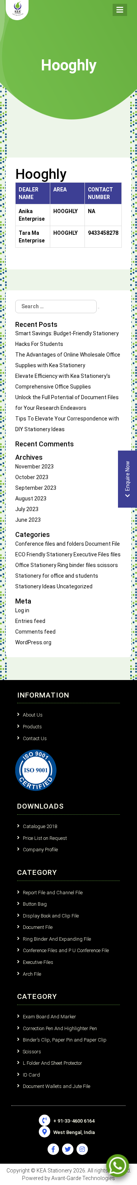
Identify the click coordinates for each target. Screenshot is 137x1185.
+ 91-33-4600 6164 (73, 1121)
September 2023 (35, 488)
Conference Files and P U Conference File (66, 950)
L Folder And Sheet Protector (52, 1063)
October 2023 (31, 477)
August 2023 (30, 498)
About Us (33, 715)
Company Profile (40, 849)
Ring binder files (76, 565)
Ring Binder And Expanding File (57, 939)
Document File (102, 544)
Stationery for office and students (56, 576)
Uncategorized (74, 586)
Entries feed (30, 621)
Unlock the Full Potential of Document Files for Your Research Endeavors (67, 402)
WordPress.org (33, 642)
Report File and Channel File (53, 892)
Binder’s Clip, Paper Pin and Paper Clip (65, 1040)
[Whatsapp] (117, 1165)
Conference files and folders (49, 544)
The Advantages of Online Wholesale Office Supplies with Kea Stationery (67, 360)
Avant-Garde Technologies (83, 1178)
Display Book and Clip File (51, 916)
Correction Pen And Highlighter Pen (60, 1028)
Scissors (32, 1051)
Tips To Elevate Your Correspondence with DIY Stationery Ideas (67, 424)
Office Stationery (35, 565)
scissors (107, 565)
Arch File (32, 974)
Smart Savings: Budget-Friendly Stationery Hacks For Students (67, 338)
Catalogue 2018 (40, 826)
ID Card (31, 1075)
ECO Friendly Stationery (43, 554)
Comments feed (35, 632)
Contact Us (35, 738)
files (115, 554)
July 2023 (26, 509)
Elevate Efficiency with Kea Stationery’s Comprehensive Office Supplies (62, 381)
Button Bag (35, 904)
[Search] (98, 308)
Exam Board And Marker (49, 1016)
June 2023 (28, 520)
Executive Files (91, 554)
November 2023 (34, 466)
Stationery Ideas (35, 586)
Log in (22, 610)
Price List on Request (45, 838)
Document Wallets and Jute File (56, 1086)
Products (32, 726)
